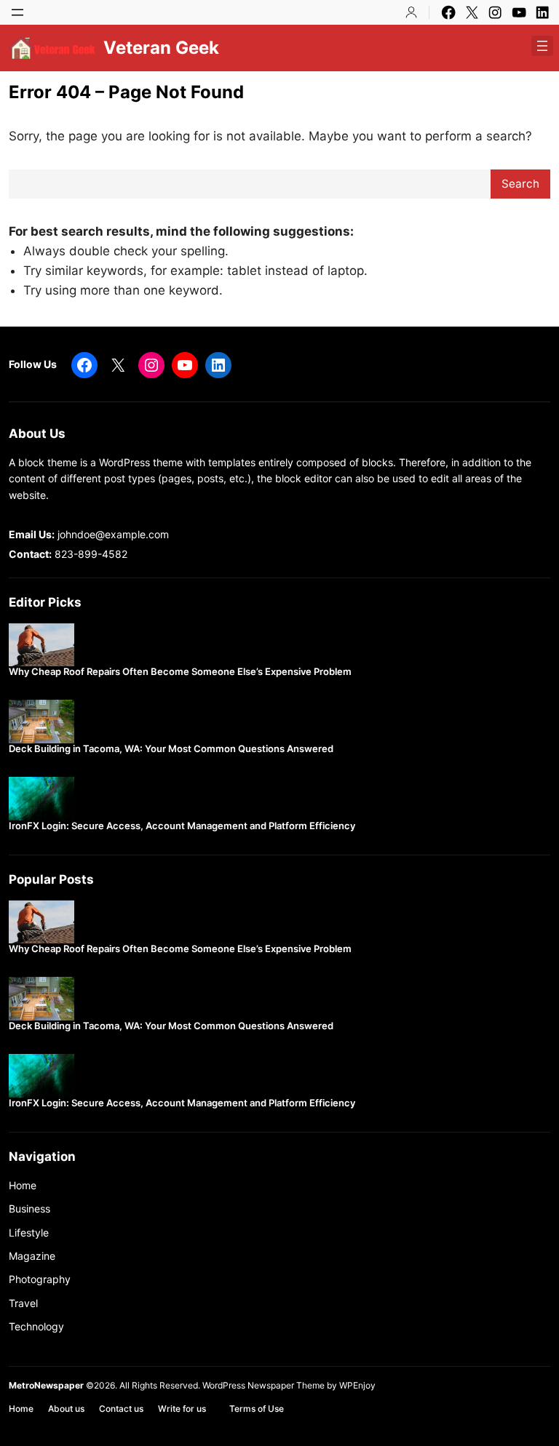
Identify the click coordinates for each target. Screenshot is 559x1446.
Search (520, 184)
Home (22, 1185)
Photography (40, 1279)
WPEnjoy (357, 1385)
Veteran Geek (161, 47)
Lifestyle (29, 1232)
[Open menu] (17, 12)
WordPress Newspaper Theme (263, 1385)
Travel (23, 1303)
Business (29, 1208)
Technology (36, 1326)
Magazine (32, 1256)
